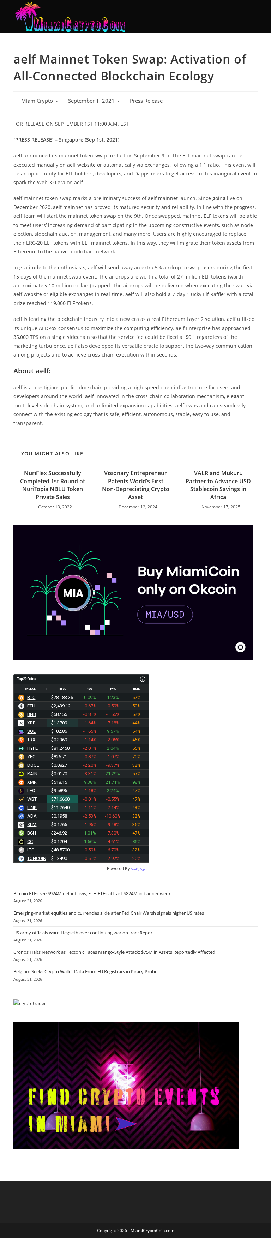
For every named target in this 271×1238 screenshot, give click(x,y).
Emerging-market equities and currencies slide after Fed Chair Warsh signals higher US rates (108, 913)
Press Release (146, 100)
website (86, 164)
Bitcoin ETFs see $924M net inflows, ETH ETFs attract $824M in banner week (92, 893)
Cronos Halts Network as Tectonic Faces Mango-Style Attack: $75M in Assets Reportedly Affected (114, 952)
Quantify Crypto (139, 869)
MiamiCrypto (37, 100)
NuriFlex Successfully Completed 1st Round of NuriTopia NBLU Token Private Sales (52, 485)
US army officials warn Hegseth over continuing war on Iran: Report (83, 932)
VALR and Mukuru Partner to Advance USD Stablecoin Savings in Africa (218, 485)
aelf (17, 155)
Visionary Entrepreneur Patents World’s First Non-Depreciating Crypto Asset (135, 485)
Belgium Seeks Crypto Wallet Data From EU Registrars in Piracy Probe (85, 971)
